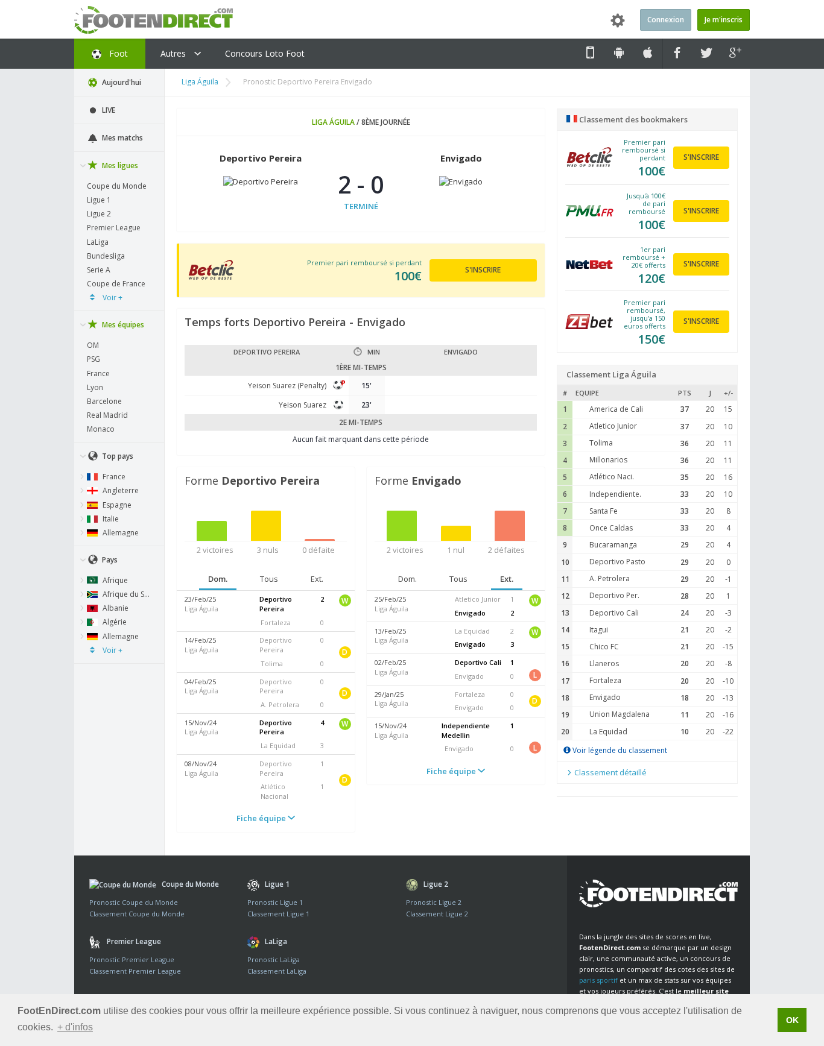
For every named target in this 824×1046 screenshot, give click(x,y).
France (98, 373)
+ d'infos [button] (75, 1027)
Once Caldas (611, 528)
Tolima (601, 443)
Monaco (101, 429)
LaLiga (98, 242)
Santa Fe (603, 511)
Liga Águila (200, 82)
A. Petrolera (609, 578)
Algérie (114, 622)
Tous (269, 578)
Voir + (111, 297)
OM (93, 345)
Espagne (116, 505)
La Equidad (608, 731)
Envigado (605, 697)
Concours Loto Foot (265, 53)
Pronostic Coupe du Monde (133, 902)
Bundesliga (106, 256)
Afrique (114, 580)
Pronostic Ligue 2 (433, 902)
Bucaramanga (613, 545)
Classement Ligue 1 (278, 913)
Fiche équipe (262, 818)
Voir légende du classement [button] (619, 750)
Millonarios (608, 460)
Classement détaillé (609, 772)
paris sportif (598, 980)
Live (107, 110)
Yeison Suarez (302, 405)
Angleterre (120, 490)
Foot (117, 53)
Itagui (598, 630)
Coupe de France (116, 284)
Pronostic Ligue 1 (275, 902)
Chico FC (604, 646)
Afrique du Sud (127, 594)
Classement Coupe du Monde (137, 913)
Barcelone (104, 401)
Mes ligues (119, 165)
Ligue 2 (99, 214)
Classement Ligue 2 (437, 913)
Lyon (95, 387)
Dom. (217, 578)
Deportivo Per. (614, 595)
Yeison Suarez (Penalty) (287, 385)
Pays (109, 560)
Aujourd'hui (120, 82)
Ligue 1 (99, 200)
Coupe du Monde (117, 186)
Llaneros (604, 663)
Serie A (98, 270)
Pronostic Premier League (131, 959)
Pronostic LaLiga (273, 959)
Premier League (114, 227)
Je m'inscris (724, 19)
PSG (93, 359)
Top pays (116, 456)
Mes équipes (122, 325)
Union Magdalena (619, 714)
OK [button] (792, 1020)
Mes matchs (121, 138)
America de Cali (616, 409)
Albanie (114, 608)
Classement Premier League (135, 970)
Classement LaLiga (276, 970)
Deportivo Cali (614, 613)
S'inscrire (483, 270)
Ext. (317, 578)
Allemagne (120, 533)
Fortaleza (605, 680)
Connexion (665, 19)
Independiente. (615, 494)
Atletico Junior (613, 426)
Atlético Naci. (611, 476)
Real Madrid (107, 415)
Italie (110, 519)
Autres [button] (174, 53)
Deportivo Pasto (617, 561)
